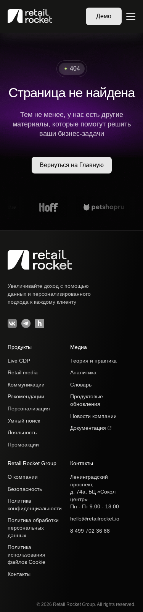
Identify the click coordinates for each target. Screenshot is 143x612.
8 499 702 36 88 (90, 531)
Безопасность (25, 489)
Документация (89, 428)
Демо (103, 16)
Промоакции (23, 445)
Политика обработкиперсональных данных (33, 527)
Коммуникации (26, 385)
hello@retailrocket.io (94, 519)
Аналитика (83, 372)
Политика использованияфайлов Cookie (26, 554)
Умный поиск (24, 421)
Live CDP (19, 361)
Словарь (81, 385)
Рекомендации (26, 396)
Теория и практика (93, 361)
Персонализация (29, 408)
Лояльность (22, 432)
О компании (23, 477)
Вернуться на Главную (72, 165)
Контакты (19, 574)
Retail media (23, 372)
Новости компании (93, 416)
